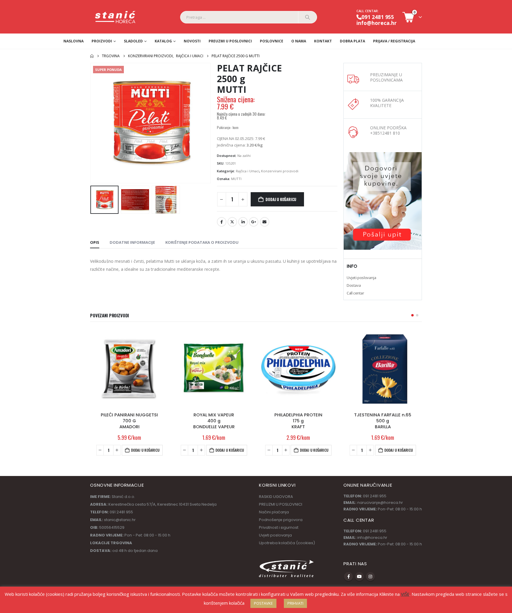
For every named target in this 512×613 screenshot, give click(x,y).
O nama (298, 41)
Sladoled (133, 41)
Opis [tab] (94, 242)
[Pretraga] (307, 17)
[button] (91, 123)
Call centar (355, 293)
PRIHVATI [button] (295, 603)
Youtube (359, 576)
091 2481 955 (377, 16)
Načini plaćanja (274, 512)
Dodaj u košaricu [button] (145, 450)
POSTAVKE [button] (263, 603)
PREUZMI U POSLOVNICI (230, 41)
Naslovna (73, 41)
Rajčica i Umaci (247, 171)
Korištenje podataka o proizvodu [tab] (202, 242)
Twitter (232, 222)
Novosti (192, 41)
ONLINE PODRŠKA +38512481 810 (388, 130)
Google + (253, 222)
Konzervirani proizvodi (279, 171)
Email (264, 222)
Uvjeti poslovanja (361, 277)
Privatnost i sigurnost (278, 527)
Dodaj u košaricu (280, 199)
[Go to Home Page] (92, 56)
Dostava (354, 285)
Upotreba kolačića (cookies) (287, 543)
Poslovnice (271, 41)
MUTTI (236, 178)
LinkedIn (243, 222)
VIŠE (405, 594)
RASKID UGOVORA (276, 496)
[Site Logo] (115, 17)
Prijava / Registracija (394, 41)
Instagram (370, 576)
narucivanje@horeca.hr (380, 502)
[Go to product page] (129, 368)
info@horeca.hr (376, 22)
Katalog (163, 41)
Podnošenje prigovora (281, 520)
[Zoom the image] (383, 155)
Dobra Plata (352, 41)
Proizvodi (102, 41)
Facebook (221, 222)
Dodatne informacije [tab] (132, 242)
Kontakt (323, 41)
